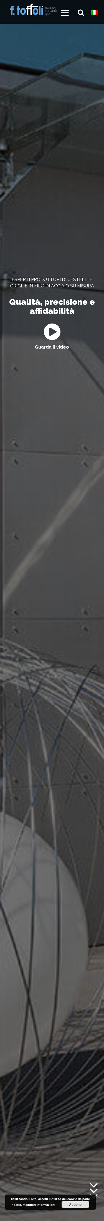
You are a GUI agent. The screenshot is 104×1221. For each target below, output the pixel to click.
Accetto (75, 1204)
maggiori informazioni (39, 1205)
